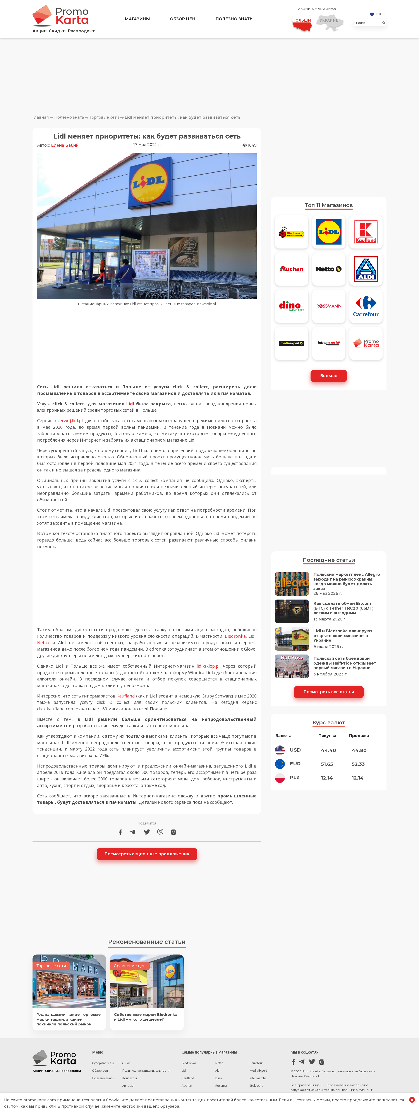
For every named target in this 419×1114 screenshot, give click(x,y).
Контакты (129, 1078)
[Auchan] (291, 271)
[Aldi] (366, 271)
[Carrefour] (366, 308)
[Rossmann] (328, 308)
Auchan (187, 1085)
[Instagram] (173, 832)
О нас (126, 1063)
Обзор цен (182, 19)
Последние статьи (329, 560)
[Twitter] (147, 832)
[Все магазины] (366, 345)
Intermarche (258, 1078)
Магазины (137, 19)
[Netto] (328, 271)
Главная (41, 117)
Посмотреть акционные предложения (147, 854)
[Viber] (160, 832)
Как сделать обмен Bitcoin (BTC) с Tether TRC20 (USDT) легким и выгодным (343, 608)
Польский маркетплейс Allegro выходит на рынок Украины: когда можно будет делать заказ (346, 581)
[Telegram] (133, 832)
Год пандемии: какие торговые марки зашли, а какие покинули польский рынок (68, 1019)
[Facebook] (120, 832)
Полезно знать (234, 19)
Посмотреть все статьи (329, 691)
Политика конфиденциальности (146, 1070)
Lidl (130, 404)
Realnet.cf (311, 1076)
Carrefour (256, 1063)
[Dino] (291, 308)
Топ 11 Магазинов (329, 205)
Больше (328, 375)
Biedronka (235, 636)
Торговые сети (104, 117)
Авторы (128, 1085)
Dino (218, 1078)
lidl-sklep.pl (208, 666)
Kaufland (126, 696)
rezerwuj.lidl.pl (68, 420)
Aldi (217, 1070)
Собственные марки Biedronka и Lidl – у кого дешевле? (145, 1016)
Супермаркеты (103, 1063)
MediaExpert (258, 1070)
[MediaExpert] (291, 345)
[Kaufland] (366, 233)
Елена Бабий (65, 145)
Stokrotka (256, 1085)
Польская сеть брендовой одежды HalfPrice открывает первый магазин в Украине (344, 663)
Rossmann (222, 1085)
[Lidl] (328, 233)
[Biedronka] (291, 233)
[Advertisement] (209, 76)
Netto (43, 643)
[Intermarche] (328, 345)
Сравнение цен (130, 965)
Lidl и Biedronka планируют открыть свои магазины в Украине (343, 636)
